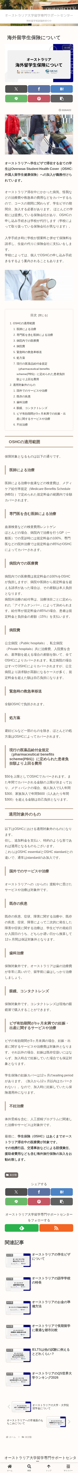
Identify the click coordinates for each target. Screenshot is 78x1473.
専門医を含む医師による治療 (35, 334)
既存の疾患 (24, 396)
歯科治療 (22, 402)
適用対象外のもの (24, 384)
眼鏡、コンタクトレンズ (32, 408)
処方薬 (21, 357)
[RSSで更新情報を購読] (56, 1228)
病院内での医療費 (28, 340)
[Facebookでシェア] (39, 89)
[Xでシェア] (16, 89)
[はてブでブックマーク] (62, 89)
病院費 (21, 346)
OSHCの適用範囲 (24, 323)
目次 (33, 315)
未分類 (13, 1175)
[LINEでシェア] (16, 98)
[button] (62, 98)
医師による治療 (26, 329)
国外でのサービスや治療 (32, 390)
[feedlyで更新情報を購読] (22, 1228)
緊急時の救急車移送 (29, 352)
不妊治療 (22, 424)
